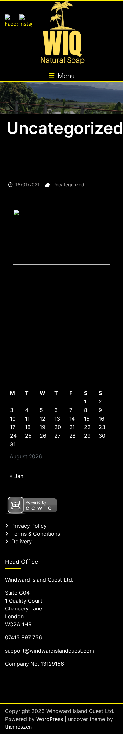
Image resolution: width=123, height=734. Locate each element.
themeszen (18, 726)
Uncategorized (68, 184)
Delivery (21, 541)
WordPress (49, 719)
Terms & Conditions (35, 533)
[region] (61, 319)
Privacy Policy (29, 525)
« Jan (16, 476)
